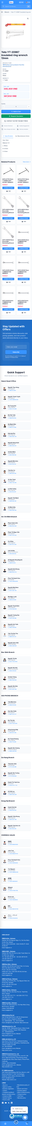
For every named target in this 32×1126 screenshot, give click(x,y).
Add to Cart (17, 111)
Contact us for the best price (17, 121)
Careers (5, 1090)
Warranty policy (21, 1098)
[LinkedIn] (11, 1103)
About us (5, 1085)
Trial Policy (20, 1096)
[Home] (2, 12)
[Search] (28, 6)
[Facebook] (3, 1103)
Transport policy (21, 1094)
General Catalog (7, 1098)
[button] (16, 32)
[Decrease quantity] (3, 106)
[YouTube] (6, 1103)
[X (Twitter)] (9, 1103)
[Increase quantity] (28, 106)
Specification (9, 136)
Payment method (22, 1090)
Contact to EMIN (7, 1096)
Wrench (7, 12)
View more (26, 161)
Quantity (3, 103)
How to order (6, 1099)
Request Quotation (17, 116)
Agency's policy (7, 1087)
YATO (4, 64)
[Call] (16, 1123)
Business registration (8, 1088)
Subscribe (16, 352)
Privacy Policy (14, 357)
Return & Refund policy (23, 1092)
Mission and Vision (22, 1088)
